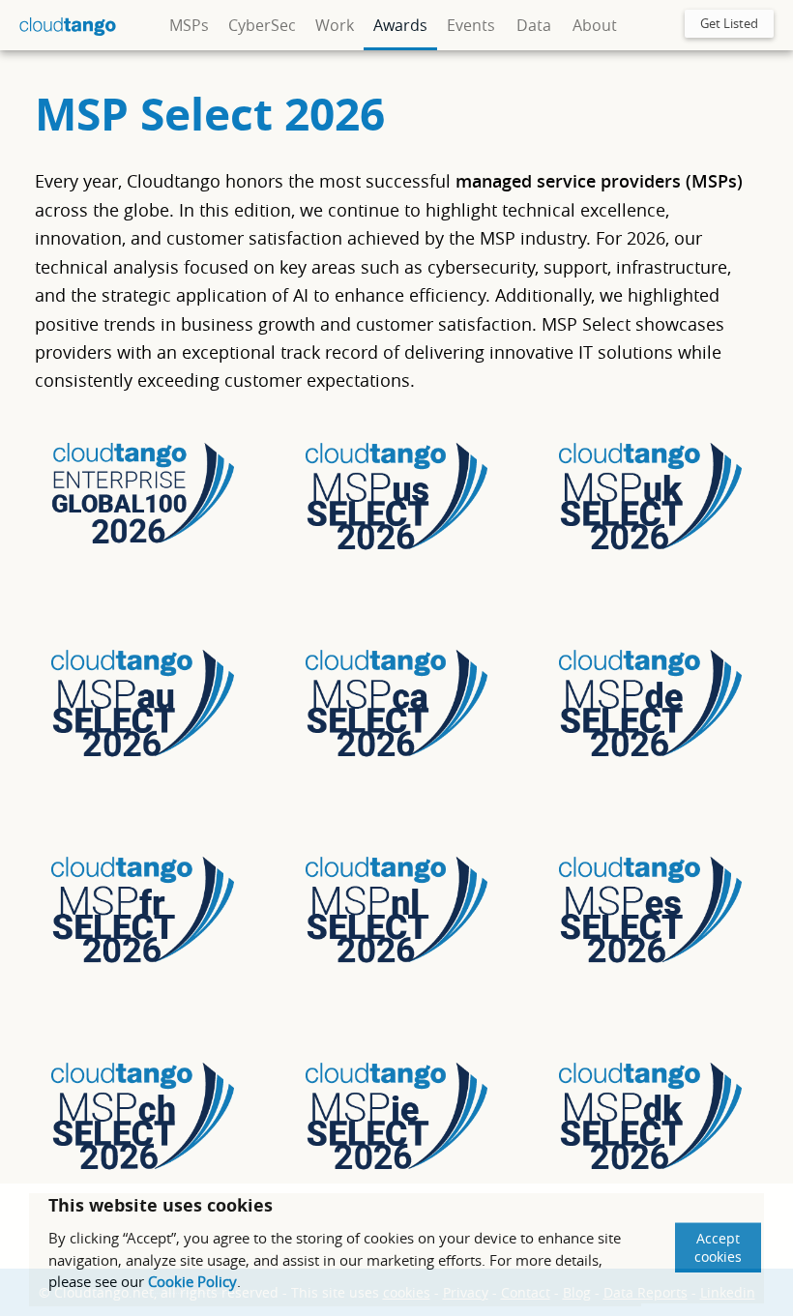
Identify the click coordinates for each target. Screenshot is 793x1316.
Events (471, 25)
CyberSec (262, 25)
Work (334, 25)
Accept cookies (718, 1247)
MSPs (189, 25)
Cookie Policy (192, 1281)
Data (533, 25)
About (595, 25)
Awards (400, 25)
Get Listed (729, 23)
